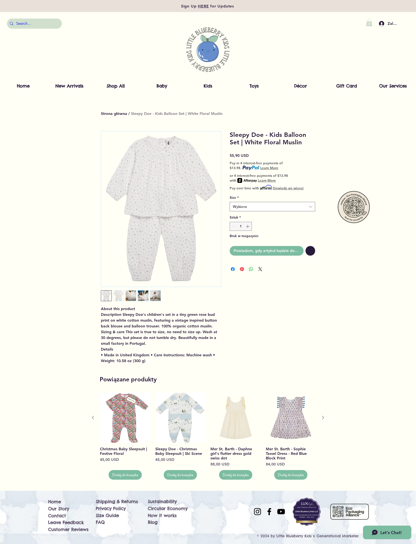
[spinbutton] (240, 226)
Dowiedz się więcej (288, 188)
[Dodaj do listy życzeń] (310, 251)
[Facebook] (269, 511)
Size (234, 197)
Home (54, 501)
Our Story (58, 508)
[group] (208, 436)
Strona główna (114, 113)
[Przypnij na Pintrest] (242, 269)
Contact (57, 515)
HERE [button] (203, 6)
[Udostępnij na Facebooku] (233, 269)
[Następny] (323, 417)
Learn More (269, 168)
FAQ (100, 522)
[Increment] (248, 226)
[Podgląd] (125, 417)
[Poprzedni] (93, 417)
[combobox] (272, 206)
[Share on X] (260, 269)
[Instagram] (257, 511)
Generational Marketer (337, 536)
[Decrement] (233, 226)
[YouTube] (281, 511)
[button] (369, 22)
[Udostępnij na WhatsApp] (251, 269)
